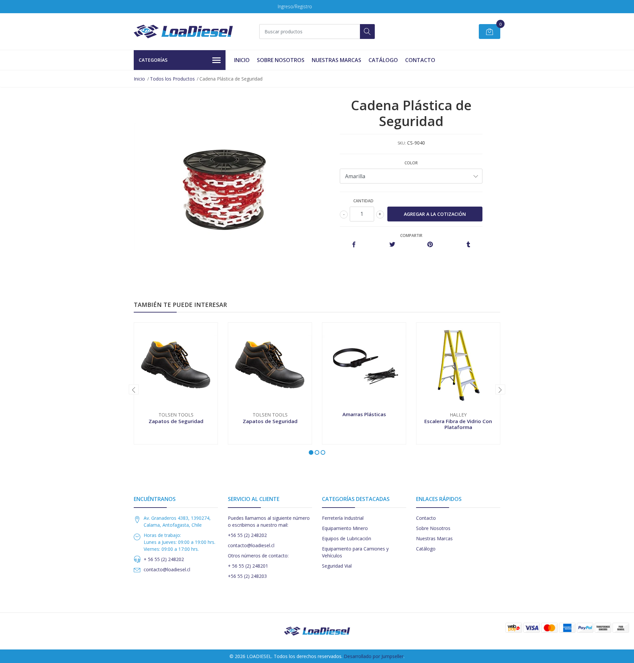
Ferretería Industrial (343, 518)
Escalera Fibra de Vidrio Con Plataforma (458, 424)
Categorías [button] (153, 60)
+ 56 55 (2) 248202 (164, 559)
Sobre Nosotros (280, 60)
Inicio (242, 60)
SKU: (402, 143)
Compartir (411, 235)
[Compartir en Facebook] (353, 245)
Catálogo (383, 60)
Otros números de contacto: (258, 555)
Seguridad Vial (337, 566)
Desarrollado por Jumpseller (374, 656)
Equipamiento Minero (345, 528)
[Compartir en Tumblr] (468, 245)
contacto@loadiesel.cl (167, 569)
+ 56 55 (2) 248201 (248, 566)
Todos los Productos (172, 79)
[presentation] (134, 389)
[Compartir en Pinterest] (430, 245)
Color (411, 163)
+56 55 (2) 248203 (247, 576)
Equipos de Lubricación (346, 538)
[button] (311, 452)
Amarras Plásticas (364, 414)
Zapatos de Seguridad (176, 421)
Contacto (420, 60)
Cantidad (363, 201)
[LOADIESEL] (183, 31)
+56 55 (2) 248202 (247, 535)
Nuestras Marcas (336, 60)
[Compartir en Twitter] (392, 245)
